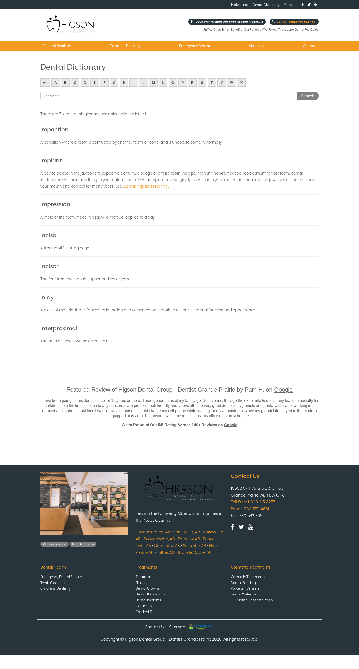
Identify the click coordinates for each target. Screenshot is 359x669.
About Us (256, 46)
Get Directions (83, 544)
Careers (290, 5)
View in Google (54, 544)
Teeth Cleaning (52, 583)
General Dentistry (57, 46)
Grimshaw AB (167, 545)
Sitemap (177, 626)
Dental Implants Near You (147, 186)
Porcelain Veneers (245, 588)
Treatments (145, 577)
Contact (309, 46)
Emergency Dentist (194, 46)
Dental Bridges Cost (151, 594)
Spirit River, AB (186, 532)
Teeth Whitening (244, 594)
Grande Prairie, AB (153, 532)
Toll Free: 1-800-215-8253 (253, 501)
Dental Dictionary (266, 5)
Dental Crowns (147, 588)
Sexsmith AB (194, 545)
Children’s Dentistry (55, 588)
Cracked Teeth (147, 612)
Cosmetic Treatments (248, 577)
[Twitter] (241, 527)
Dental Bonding (243, 583)
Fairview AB (189, 538)
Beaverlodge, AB (159, 538)
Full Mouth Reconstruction (252, 600)
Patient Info (239, 5)
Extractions (144, 606)
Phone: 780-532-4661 (250, 508)
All (45, 83)
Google (283, 389)
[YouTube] (250, 527)
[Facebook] (232, 527)
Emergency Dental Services (61, 577)
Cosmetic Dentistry (125, 46)
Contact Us (155, 626)
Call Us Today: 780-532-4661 (296, 21)
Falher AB (165, 552)
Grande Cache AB (194, 552)
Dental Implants (148, 600)
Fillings (141, 583)
